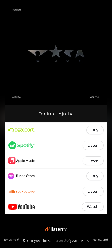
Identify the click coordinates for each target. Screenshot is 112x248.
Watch (92, 206)
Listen (93, 145)
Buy (94, 130)
